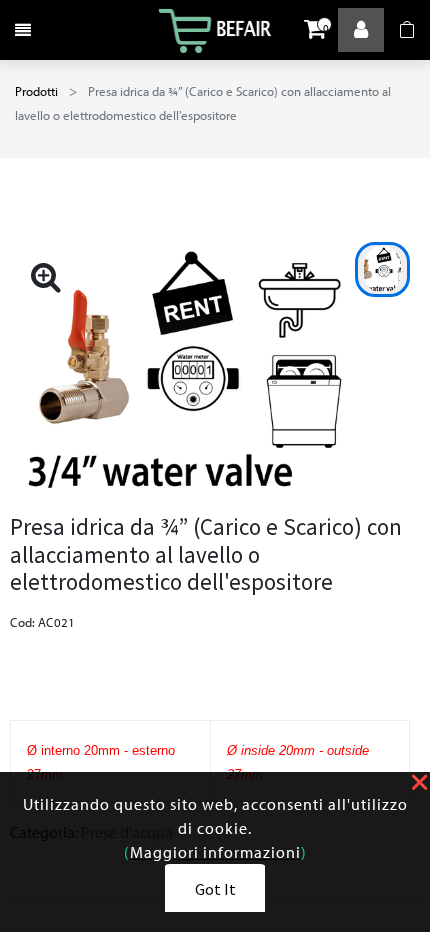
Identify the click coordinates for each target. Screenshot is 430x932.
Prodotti (36, 91)
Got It (215, 889)
